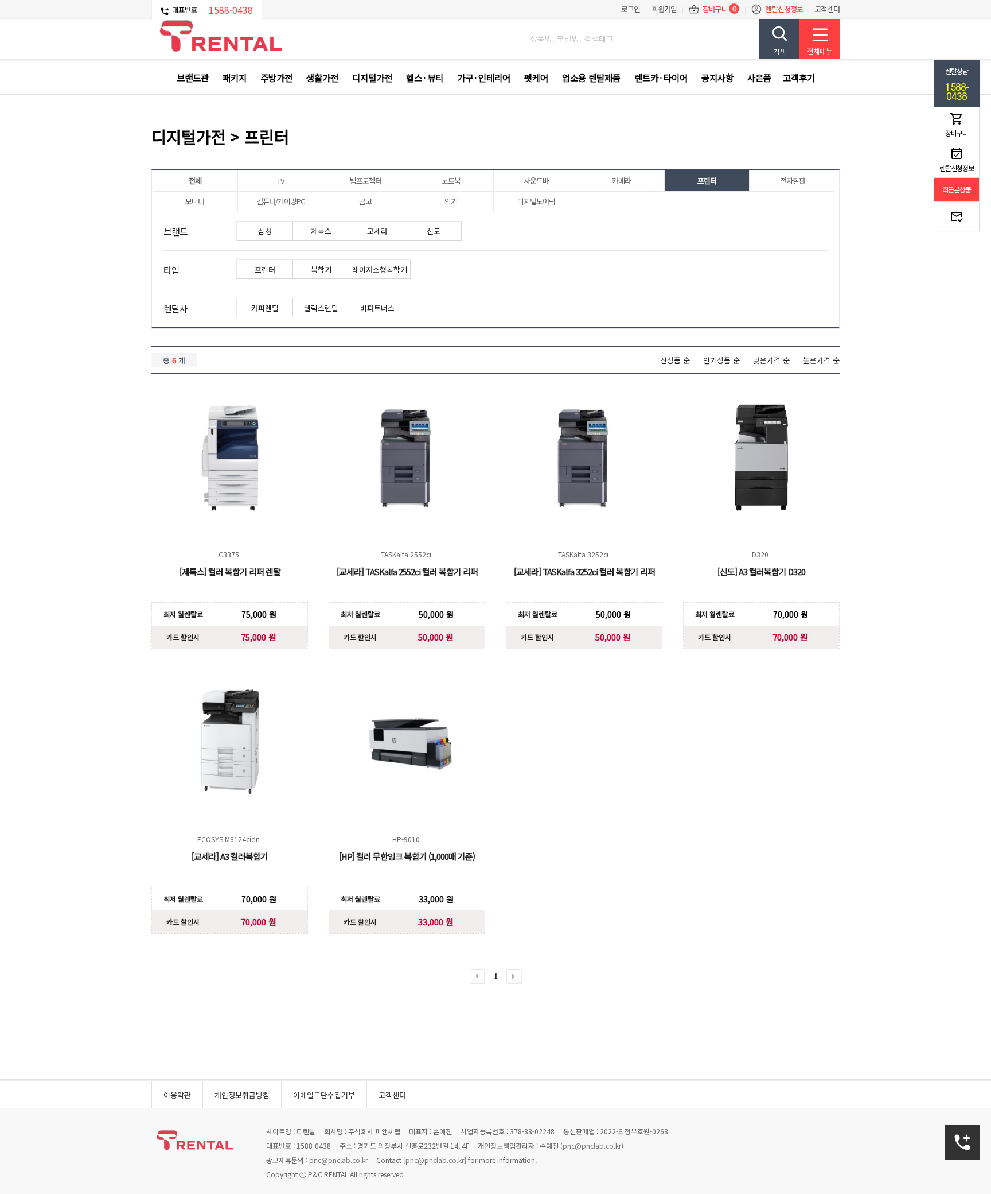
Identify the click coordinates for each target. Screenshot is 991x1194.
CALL (963, 1143)
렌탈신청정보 (784, 8)
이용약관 (177, 1095)
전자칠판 (792, 180)
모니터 (194, 201)
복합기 (321, 269)
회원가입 (664, 8)
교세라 (377, 231)
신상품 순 (675, 360)
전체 (195, 180)
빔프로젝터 (365, 180)
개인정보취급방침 (242, 1095)
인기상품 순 (721, 360)
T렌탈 (220, 36)
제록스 (321, 231)
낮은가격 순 (771, 360)
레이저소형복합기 (379, 269)
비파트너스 (377, 308)
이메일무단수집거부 (324, 1095)
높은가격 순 (821, 360)
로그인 (630, 8)
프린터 (706, 180)
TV (280, 180)
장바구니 (715, 8)
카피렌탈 (265, 308)
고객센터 (827, 8)
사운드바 (536, 180)
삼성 (265, 231)
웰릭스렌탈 (321, 308)
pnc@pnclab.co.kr (592, 1145)
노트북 (451, 180)
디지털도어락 (536, 201)
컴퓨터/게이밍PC (280, 201)
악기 (450, 201)
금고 (365, 201)
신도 (433, 231)
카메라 (621, 180)
